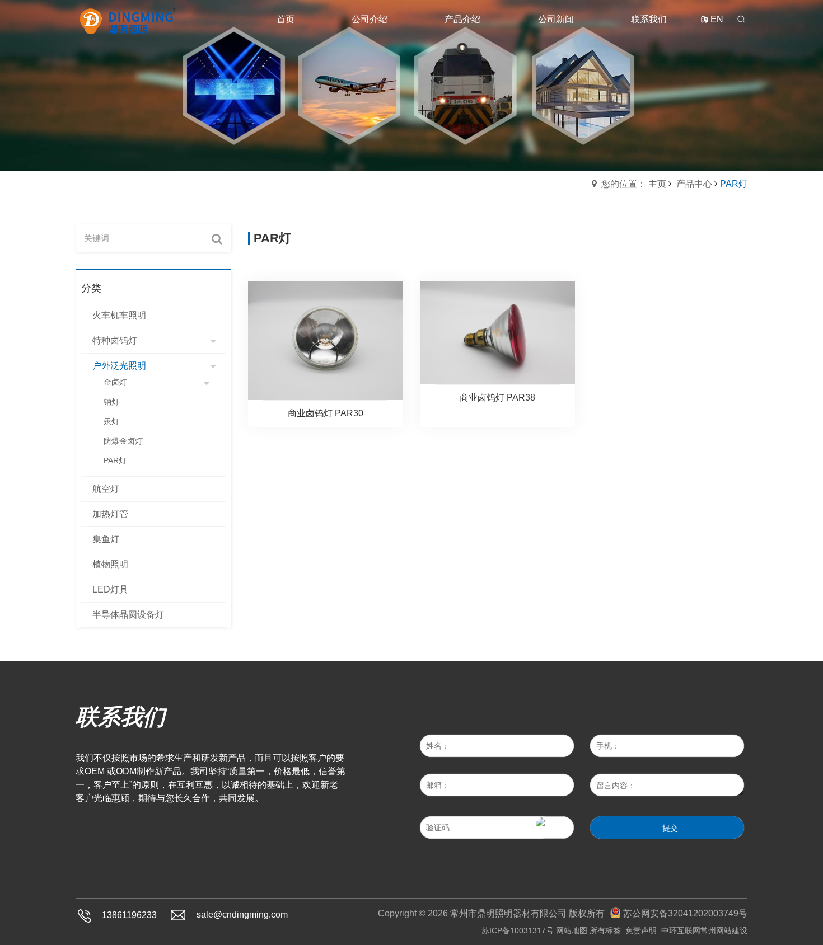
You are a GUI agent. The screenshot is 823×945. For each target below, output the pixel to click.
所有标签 (605, 930)
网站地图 (571, 930)
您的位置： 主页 (633, 184)
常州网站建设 (723, 930)
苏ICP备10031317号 (517, 930)
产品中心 (694, 184)
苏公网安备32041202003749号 (685, 913)
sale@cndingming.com (242, 915)
